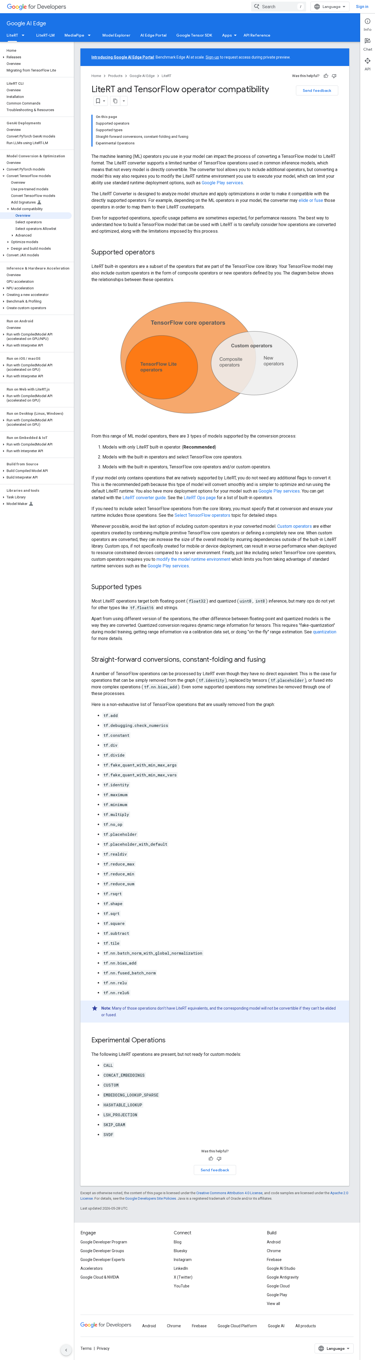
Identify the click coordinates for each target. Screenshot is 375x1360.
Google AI (276, 1326)
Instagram (183, 1259)
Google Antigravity (283, 1277)
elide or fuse (311, 200)
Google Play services (222, 182)
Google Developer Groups (102, 1251)
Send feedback (317, 90)
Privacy (103, 1348)
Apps (227, 35)
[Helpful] (326, 76)
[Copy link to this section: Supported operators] (160, 252)
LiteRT (12, 35)
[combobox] (278, 7)
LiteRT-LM (45, 35)
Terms (86, 1348)
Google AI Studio (281, 1268)
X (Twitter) (183, 1277)
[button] (36, 57)
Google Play (277, 1295)
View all (273, 1303)
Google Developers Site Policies (150, 1198)
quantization (324, 631)
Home (96, 76)
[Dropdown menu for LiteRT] (24, 35)
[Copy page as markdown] (115, 101)
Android (274, 1242)
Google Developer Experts (102, 1259)
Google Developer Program (103, 1242)
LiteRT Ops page (200, 497)
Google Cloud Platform (237, 1326)
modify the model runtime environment (193, 559)
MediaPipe (74, 35)
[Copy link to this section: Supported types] (147, 587)
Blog (177, 1242)
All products (305, 1326)
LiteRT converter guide (144, 497)
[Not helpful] (334, 76)
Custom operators (294, 526)
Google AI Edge (26, 23)
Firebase (274, 1259)
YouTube (181, 1286)
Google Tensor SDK (194, 35)
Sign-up (212, 57)
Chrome (274, 1251)
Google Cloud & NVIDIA (99, 1277)
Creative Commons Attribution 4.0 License (229, 1193)
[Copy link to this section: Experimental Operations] (171, 1040)
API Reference (257, 35)
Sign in (362, 6)
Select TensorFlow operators (202, 515)
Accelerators (91, 1268)
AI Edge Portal (153, 35)
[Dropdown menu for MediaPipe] (90, 35)
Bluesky (180, 1251)
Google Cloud (278, 1286)
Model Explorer (116, 35)
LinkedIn (181, 1268)
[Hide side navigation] (66, 1350)
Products (115, 76)
